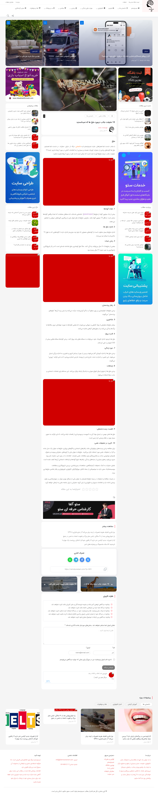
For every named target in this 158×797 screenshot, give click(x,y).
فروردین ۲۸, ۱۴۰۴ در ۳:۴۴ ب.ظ (98, 673)
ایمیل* (88, 647)
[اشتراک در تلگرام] (76, 559)
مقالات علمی (102, 116)
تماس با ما (110, 768)
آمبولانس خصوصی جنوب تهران (66, 56)
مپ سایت (110, 774)
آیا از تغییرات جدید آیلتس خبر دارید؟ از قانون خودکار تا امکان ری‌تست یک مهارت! (88, 540)
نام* (113, 647)
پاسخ (48, 680)
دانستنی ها (90, 116)
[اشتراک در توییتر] (88, 559)
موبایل (146, 51)
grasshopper (88, 214)
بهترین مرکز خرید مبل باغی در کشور (28, 56)
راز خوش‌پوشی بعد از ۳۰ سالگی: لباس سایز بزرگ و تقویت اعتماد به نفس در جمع (89, 536)
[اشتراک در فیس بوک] (82, 559)
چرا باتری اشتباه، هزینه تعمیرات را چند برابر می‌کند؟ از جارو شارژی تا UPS (91, 532)
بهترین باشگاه (110, 765)
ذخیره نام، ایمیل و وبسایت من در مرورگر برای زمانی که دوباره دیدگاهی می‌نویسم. (85, 659)
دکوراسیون (35, 51)
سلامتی (72, 51)
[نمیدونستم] (150, 6)
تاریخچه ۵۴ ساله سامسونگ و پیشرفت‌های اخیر (99, 544)
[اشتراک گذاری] (13, 16)
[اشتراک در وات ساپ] (70, 559)
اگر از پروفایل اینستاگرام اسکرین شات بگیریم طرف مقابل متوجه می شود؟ (126, 56)
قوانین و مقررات (109, 759)
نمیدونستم (110, 762)
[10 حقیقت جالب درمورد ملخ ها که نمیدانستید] (79, 89)
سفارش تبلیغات (109, 771)
